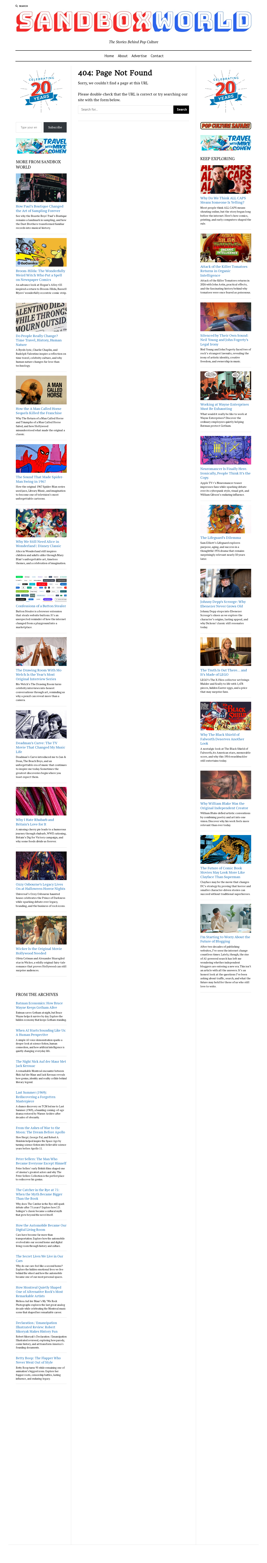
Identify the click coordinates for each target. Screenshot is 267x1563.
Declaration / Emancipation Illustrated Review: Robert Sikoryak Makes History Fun (36, 1327)
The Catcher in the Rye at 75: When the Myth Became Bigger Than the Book (39, 1194)
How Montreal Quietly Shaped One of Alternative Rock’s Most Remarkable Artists (39, 1291)
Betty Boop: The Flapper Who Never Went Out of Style (38, 1360)
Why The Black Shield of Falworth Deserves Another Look (222, 739)
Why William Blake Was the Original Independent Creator (224, 805)
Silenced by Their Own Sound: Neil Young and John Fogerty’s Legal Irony (224, 339)
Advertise (139, 55)
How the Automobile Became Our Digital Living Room (41, 1227)
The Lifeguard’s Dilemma (220, 537)
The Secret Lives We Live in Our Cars (39, 1258)
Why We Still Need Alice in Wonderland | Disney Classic (38, 543)
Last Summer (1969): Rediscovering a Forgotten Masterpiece (35, 1096)
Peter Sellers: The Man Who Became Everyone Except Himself (41, 1161)
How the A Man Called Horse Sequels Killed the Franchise (39, 410)
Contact (157, 55)
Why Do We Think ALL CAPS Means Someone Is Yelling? (223, 200)
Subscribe (55, 127)
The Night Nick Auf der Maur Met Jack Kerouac (41, 1063)
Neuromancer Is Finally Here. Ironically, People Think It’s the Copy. (225, 473)
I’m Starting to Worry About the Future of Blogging (225, 939)
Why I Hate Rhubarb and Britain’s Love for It (35, 821)
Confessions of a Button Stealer (41, 605)
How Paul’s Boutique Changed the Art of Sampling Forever (39, 208)
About (123, 55)
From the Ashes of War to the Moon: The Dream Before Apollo (40, 1130)
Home (109, 55)
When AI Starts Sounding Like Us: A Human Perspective (41, 1032)
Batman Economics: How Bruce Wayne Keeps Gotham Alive (39, 1005)
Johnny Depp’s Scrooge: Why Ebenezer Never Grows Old (223, 603)
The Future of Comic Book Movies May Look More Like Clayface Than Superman (222, 872)
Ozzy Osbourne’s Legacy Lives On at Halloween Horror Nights (40, 886)
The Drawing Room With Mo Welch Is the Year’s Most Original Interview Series (38, 674)
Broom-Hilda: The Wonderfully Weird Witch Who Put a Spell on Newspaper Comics (40, 275)
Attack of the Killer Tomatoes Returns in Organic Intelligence (223, 271)
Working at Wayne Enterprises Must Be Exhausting (224, 406)
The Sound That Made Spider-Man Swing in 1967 (39, 479)
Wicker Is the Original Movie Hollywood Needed (39, 950)
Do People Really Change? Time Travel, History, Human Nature (39, 340)
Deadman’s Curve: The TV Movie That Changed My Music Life (40, 747)
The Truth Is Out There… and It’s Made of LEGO (223, 672)
